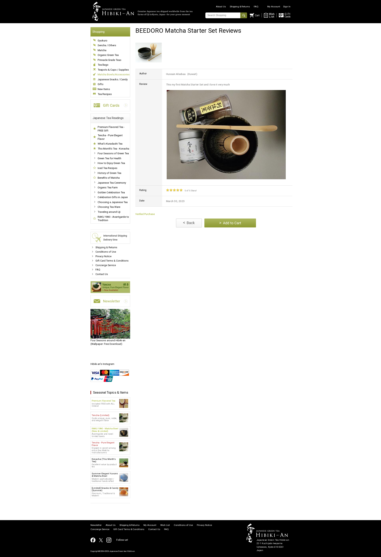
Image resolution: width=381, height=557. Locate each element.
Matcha (102, 50)
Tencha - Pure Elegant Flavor (110, 137)
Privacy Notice (103, 256)
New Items (104, 89)
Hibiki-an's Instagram (102, 363)
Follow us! (122, 539)
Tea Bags (103, 64)
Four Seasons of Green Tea (113, 153)
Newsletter (96, 525)
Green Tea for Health (109, 158)
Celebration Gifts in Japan (113, 197)
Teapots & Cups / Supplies (113, 69)
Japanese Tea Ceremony (112, 182)
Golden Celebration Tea (111, 192)
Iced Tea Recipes (107, 168)
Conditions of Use (105, 251)
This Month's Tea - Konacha (113, 148)
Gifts (100, 84)
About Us (221, 6)
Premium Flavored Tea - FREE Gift (111, 129)
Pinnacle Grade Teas (109, 59)
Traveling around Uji (109, 211)
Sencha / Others (107, 45)
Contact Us (101, 274)
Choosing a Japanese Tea (113, 202)
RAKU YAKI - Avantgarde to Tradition (113, 218)
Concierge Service (105, 265)
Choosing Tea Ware (109, 206)
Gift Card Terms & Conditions (112, 260)
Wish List (165, 525)
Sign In (287, 6)
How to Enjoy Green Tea (111, 163)
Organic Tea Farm (108, 187)
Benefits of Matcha (109, 177)
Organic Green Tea (108, 55)
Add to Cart (230, 222)
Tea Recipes (105, 94)
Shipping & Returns (240, 6)
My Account (273, 6)
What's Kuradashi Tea (110, 143)
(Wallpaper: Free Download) (107, 342)
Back (189, 222)
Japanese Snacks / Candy (113, 79)
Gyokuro (102, 40)
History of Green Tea (109, 173)
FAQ (256, 6)
